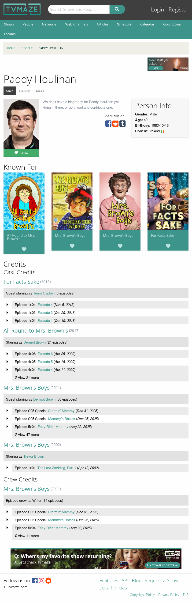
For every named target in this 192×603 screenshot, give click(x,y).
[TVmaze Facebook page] (35, 580)
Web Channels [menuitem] (76, 24)
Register (178, 10)
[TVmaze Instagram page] (41, 580)
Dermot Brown (34, 342)
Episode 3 (45, 312)
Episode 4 (45, 304)
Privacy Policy (168, 595)
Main (9, 90)
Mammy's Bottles (61, 418)
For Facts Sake (162, 235)
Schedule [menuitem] (124, 24)
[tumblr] (122, 124)
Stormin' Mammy (61, 410)
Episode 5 (45, 361)
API (125, 580)
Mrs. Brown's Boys (70, 235)
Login (157, 10)
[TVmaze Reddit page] (48, 580)
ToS (185, 595)
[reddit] (115, 124)
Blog (136, 580)
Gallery (24, 90)
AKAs (40, 90)
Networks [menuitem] (49, 24)
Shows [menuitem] (9, 24)
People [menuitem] (28, 24)
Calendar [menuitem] (147, 24)
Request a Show (161, 580)
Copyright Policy (142, 595)
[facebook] (108, 124)
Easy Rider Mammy (52, 426)
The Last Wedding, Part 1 (56, 467)
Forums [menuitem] (10, 34)
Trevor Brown (33, 456)
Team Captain (44, 293)
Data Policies (113, 588)
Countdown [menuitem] (172, 24)
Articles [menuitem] (102, 24)
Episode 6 (45, 353)
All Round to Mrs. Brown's (21, 237)
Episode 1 (45, 320)
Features (109, 580)
